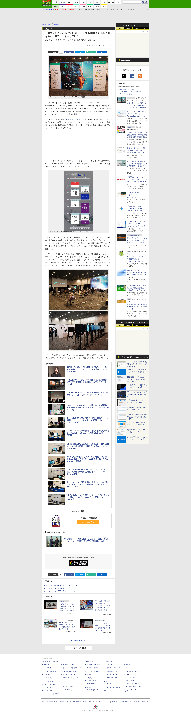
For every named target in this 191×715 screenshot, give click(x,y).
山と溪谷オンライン (93, 680)
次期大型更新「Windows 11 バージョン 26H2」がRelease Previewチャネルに (137, 114)
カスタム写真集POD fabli (134, 686)
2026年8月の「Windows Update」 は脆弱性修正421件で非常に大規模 (136, 379)
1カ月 (145, 28)
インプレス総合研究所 (50, 671)
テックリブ (107, 690)
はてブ (81, 52)
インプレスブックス (69, 686)
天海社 (128, 664)
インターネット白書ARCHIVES (53, 694)
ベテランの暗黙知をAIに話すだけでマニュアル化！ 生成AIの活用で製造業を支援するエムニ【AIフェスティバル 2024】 (87, 472)
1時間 (120, 28)
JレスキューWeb (112, 674)
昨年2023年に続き (73, 119)
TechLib (109, 693)
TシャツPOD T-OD (93, 671)
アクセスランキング (128, 25)
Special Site (125, 60)
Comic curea (130, 668)
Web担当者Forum (49, 668)
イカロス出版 (108, 662)
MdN (105, 681)
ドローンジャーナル (50, 678)
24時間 (128, 28)
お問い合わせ (64, 702)
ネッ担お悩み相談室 (50, 681)
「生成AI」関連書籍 (88, 518)
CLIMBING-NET (92, 684)
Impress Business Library (70, 671)
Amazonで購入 (88, 522)
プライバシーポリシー (102, 702)
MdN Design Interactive (114, 687)
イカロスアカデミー (112, 678)
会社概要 (114, 702)
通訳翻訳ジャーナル (112, 671)
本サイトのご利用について (50, 702)
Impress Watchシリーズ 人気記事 (133, 322)
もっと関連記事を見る (77, 640)
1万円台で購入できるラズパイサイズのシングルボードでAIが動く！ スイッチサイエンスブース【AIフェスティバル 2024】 (88, 459)
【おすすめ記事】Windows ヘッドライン (134, 357)
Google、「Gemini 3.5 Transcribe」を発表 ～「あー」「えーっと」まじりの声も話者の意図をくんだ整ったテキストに (137, 274)
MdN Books (110, 684)
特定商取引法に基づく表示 (141, 702)
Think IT (46, 664)
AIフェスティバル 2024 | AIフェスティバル (60, 585)
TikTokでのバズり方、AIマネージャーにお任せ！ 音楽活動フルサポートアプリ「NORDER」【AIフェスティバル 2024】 (87, 420)
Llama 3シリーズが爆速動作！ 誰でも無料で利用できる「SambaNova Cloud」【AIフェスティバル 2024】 (88, 433)
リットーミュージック (93, 664)
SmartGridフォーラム (69, 664)
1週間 (136, 28)
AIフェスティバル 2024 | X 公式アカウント (60, 591)
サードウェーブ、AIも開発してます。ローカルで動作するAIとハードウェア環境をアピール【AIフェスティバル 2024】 (87, 484)
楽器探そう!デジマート (94, 668)
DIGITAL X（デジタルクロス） (72, 678)
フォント (129, 9)
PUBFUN (126, 674)
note (92, 52)
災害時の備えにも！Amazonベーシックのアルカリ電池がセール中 (137, 306)
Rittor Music (89, 662)
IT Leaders (47, 674)
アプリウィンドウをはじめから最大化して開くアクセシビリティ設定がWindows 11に (137, 240)
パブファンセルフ (131, 677)
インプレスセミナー (69, 674)
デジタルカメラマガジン (51, 687)
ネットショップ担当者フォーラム (73, 668)
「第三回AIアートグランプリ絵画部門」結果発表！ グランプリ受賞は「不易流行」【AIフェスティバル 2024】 (87, 382)
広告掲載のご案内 (75, 702)
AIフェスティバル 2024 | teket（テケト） (60, 588)
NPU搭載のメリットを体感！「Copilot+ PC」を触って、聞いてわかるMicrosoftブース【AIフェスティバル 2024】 (88, 497)
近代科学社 (88, 687)
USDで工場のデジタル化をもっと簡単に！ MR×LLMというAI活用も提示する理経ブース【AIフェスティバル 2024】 (88, 446)
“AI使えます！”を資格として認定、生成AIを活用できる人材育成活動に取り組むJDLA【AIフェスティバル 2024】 (88, 407)
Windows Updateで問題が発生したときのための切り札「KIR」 (137, 417)
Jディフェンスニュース (113, 668)
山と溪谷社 (88, 678)
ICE (125, 662)
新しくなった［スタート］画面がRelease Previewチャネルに (137, 394)
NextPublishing (67, 690)
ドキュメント (108, 9)
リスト (61, 52)
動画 (122, 9)
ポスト (54, 52)
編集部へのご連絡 (88, 702)
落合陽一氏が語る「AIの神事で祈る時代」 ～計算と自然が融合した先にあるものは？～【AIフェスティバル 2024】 (87, 369)
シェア (70, 52)
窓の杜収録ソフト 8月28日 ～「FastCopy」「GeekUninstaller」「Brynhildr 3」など (130, 92)
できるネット (48, 690)
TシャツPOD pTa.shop (133, 683)
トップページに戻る (78, 648)
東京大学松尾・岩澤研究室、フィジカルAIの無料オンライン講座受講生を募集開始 (137, 164)
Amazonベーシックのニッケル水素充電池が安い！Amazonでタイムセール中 (137, 259)
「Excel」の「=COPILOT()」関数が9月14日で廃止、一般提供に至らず (137, 364)
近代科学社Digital (92, 690)
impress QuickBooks (132, 671)
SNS (116, 9)
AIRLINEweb (110, 664)
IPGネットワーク (129, 680)
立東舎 (89, 674)
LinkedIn (103, 52)
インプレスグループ (125, 702)
